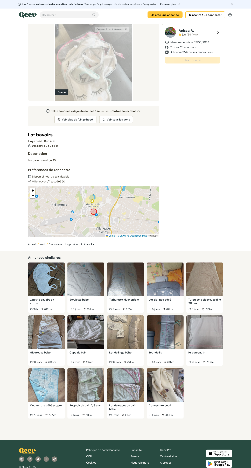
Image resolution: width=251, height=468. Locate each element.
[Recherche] (94, 14)
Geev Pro (165, 450)
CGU (89, 456)
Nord (43, 244)
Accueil (32, 244)
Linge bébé (71, 244)
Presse (135, 456)
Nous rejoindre (140, 462)
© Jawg (122, 235)
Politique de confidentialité (103, 450)
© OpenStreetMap (137, 235)
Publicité (136, 450)
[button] (32, 190)
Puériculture (55, 244)
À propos (165, 462)
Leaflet (112, 235)
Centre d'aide (168, 456)
